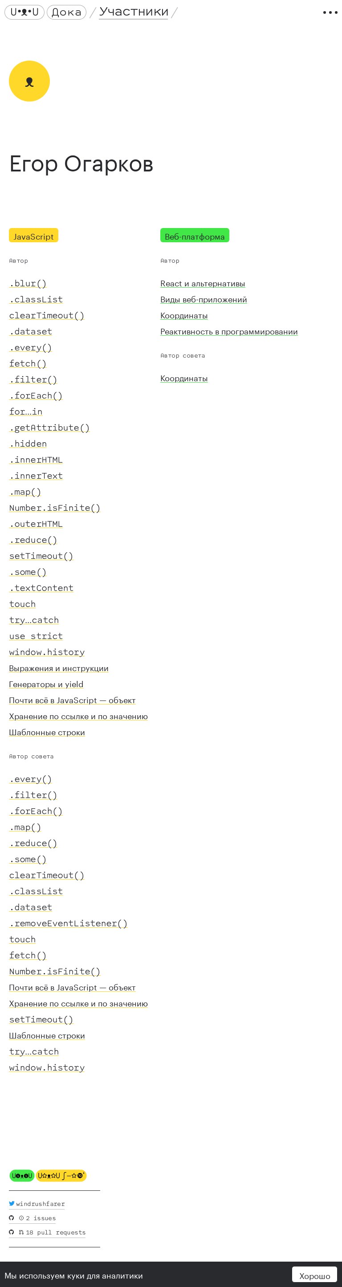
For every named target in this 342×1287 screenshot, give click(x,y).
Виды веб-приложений (203, 298)
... (26, 410)
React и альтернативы (202, 282)
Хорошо (314, 1274)
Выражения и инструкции (59, 666)
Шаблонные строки (47, 731)
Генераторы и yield (46, 682)
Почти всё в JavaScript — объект (72, 698)
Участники (133, 12)
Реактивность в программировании (229, 330)
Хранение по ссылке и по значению (78, 715)
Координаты (184, 314)
